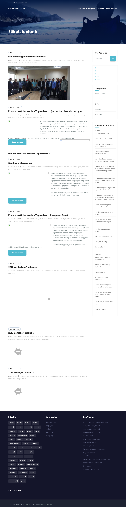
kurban (47, 271)
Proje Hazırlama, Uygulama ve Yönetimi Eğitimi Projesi (104, 160)
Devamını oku (17, 142)
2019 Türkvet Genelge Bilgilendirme (103, 266)
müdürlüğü (80, 337)
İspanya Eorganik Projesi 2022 (94, 449)
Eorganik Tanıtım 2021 (91, 469)
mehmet (13, 53)
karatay (37, 115)
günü (19, 439)
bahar (19, 427)
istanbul (35, 443)
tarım (68, 60)
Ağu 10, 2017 (14, 271)
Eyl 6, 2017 (14, 115)
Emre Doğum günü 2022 (92, 432)
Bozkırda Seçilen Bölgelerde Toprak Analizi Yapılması (105, 189)
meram (77, 115)
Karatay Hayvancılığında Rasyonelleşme (104, 145)
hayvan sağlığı (64, 337)
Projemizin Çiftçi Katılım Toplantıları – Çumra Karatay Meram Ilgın (45, 111)
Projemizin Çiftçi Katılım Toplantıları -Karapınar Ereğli (38, 215)
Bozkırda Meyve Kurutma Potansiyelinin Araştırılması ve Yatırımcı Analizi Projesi (104, 197)
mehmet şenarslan (15, 456)
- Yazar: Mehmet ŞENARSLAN (27, 63)
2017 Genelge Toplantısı (21, 332)
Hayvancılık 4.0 (100, 247)
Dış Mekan (87, 466)
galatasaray (22, 435)
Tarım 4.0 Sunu (100, 309)
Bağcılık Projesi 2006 (102, 134)
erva (37, 431)
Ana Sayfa (82, 8)
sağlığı (67, 376)
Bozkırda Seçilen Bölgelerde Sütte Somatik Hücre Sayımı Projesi (105, 180)
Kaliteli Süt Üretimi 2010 (103, 139)
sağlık (55, 60)
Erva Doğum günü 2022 (91, 439)
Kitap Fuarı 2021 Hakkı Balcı (92, 463)
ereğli (29, 219)
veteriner (11, 63)
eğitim (27, 115)
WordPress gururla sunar (16, 504)
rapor (50, 60)
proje (19, 107)
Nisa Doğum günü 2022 (91, 429)
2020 (27, 423)
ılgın (32, 115)
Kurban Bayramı (100, 272)
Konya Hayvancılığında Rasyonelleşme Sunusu (103, 286)
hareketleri (32, 60)
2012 (12, 423)
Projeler (91, 8)
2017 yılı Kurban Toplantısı (22, 267)
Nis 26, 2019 (14, 60)
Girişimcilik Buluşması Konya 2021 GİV (96, 459)
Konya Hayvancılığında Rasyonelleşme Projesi (103, 206)
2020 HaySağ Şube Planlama (101, 278)
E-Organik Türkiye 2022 (91, 426)
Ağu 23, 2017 (14, 219)
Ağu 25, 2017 (14, 167)
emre (98, 74)
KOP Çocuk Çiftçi (101, 242)
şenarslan (62, 60)
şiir (97, 77)
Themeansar (35, 504)
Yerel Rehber (111, 8)
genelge (41, 337)
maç (20, 452)
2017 (22, 271)
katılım (29, 167)
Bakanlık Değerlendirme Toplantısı (27, 56)
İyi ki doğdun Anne (90, 446)
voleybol (23, 477)
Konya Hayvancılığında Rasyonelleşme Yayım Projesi (103, 221)
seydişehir (78, 167)
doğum (12, 431)
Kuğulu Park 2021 (89, 453)
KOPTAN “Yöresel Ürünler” (104, 236)
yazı (18, 53)
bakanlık (24, 60)
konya (12, 448)
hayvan (39, 60)
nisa (22, 460)
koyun (12, 452)
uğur (98, 71)
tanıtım (23, 468)
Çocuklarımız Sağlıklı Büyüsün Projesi (102, 153)
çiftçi (23, 167)
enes (29, 431)
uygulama (23, 472)
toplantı (74, 60)
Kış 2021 (86, 456)
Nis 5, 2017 (14, 337)
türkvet (81, 60)
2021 (35, 423)
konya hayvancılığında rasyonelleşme (55, 115)
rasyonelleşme (32, 464)
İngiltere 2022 (88, 436)
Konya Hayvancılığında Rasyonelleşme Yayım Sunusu (103, 294)
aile (12, 427)
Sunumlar (100, 8)
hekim (25, 443)
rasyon (21, 464)
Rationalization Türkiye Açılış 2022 (95, 422)
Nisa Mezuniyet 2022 (90, 442)
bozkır (37, 427)
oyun (31, 460)
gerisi (32, 435)
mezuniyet (28, 456)
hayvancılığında (15, 443)
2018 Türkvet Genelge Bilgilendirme (103, 258)
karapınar (34, 219)
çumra (22, 115)
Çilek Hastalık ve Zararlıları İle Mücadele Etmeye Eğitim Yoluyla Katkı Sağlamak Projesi (105, 169)
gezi (12, 439)
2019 (19, 423)
